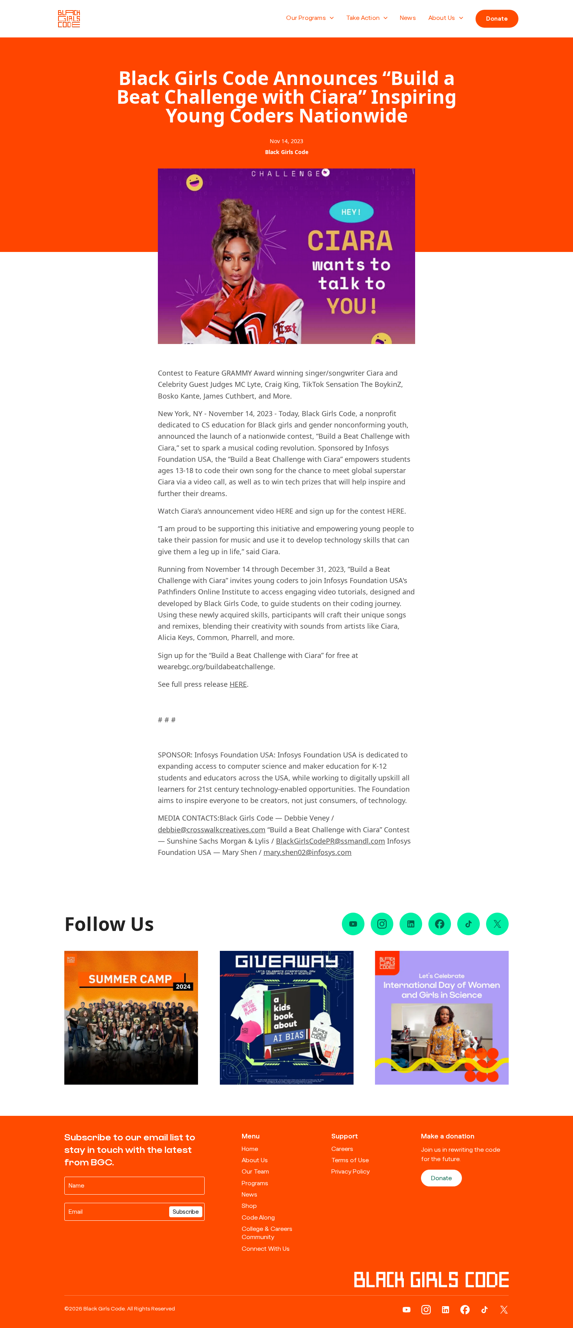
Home (250, 1149)
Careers (342, 1149)
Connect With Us (266, 1249)
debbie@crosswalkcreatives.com (211, 829)
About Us (441, 18)
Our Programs (305, 18)
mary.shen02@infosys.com (308, 852)
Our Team (255, 1171)
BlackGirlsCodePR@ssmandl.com (330, 841)
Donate (497, 19)
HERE (238, 684)
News (408, 18)
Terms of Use (350, 1160)
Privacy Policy (350, 1171)
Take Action (363, 18)
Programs (255, 1183)
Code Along (258, 1218)
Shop (249, 1206)
